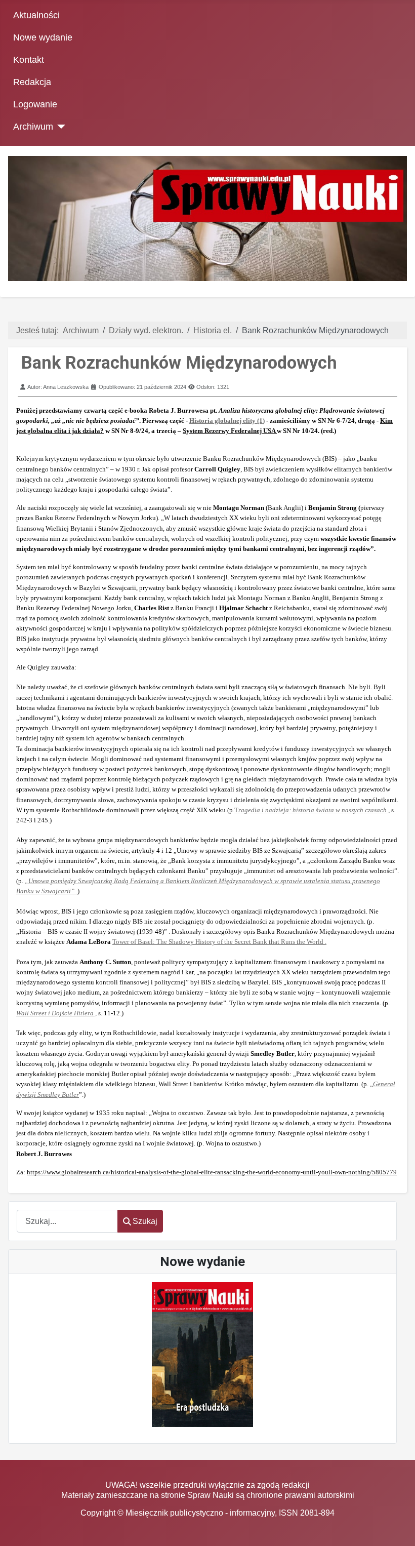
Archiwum (33, 127)
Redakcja (32, 82)
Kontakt (28, 60)
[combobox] (67, 1221)
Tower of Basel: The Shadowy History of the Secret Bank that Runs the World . (219, 941)
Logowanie (35, 104)
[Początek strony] (397, 1528)
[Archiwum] (59, 127)
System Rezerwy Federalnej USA (230, 430)
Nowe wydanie (42, 37)
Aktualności (36, 15)
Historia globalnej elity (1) (227, 420)
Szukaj (145, 1221)
